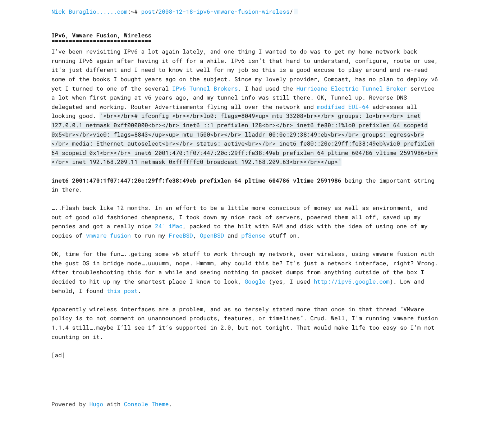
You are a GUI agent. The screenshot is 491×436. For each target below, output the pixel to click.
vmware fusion (108, 235)
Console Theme (146, 404)
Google (255, 281)
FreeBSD (181, 235)
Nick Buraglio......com (89, 11)
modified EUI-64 (343, 107)
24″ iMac (169, 226)
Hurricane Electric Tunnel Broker (352, 88)
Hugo (96, 404)
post (148, 11)
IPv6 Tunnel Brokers (205, 88)
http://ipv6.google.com (352, 281)
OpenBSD (212, 235)
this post (122, 291)
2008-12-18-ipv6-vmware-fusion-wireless (224, 11)
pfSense (253, 235)
